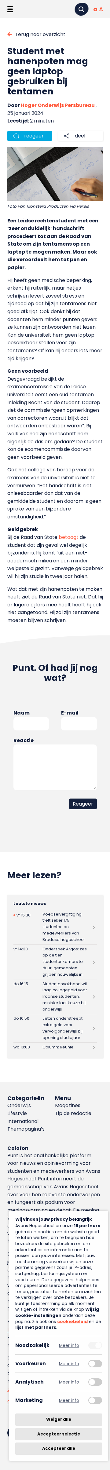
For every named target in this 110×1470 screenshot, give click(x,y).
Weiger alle (58, 1419)
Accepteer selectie (58, 1434)
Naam (21, 712)
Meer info (69, 1345)
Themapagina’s (26, 1128)
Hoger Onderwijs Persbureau (58, 105)
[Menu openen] (10, 9)
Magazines (67, 1105)
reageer (34, 135)
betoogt (69, 537)
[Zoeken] (81, 9)
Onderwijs (19, 1105)
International (22, 1121)
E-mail (70, 712)
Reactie (23, 740)
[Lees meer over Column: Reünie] (55, 1047)
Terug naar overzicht (40, 34)
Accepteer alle (58, 1448)
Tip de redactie (73, 1113)
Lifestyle (17, 1113)
